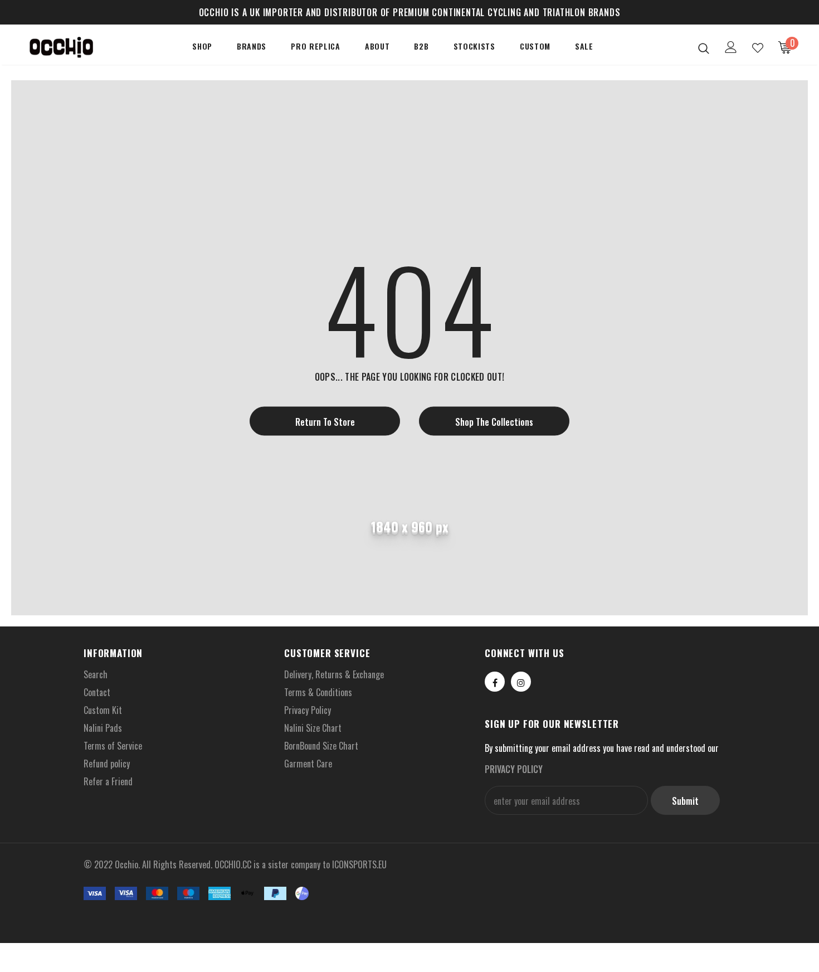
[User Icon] (731, 47)
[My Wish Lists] (757, 48)
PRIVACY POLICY (514, 769)
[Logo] (61, 47)
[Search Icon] (703, 48)
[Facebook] (495, 682)
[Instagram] (521, 682)
